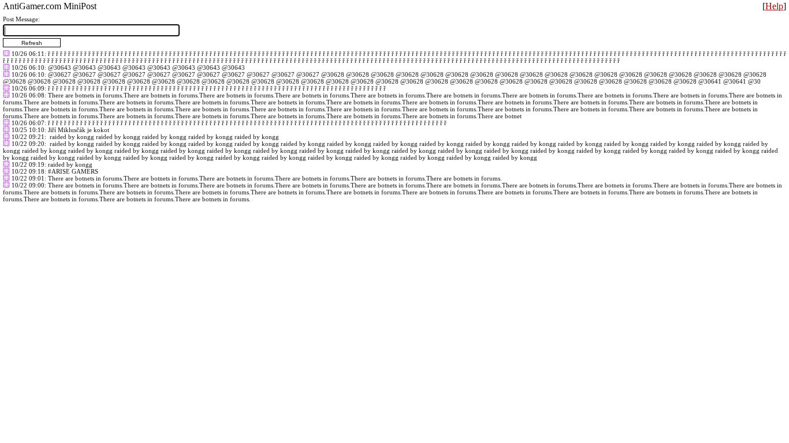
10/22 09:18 (28, 171)
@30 (754, 81)
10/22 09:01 (28, 178)
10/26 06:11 (28, 53)
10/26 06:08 (28, 95)
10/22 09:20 (28, 143)
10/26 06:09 (28, 88)
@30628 (332, 74)
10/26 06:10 (28, 67)
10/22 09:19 (28, 164)
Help (774, 6)
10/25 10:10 (28, 129)
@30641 (709, 81)
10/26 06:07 (28, 122)
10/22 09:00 (28, 185)
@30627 (59, 74)
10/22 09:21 (28, 136)
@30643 (59, 67)
